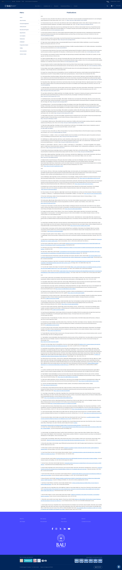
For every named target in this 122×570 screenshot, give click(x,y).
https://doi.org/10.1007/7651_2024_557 (49, 197)
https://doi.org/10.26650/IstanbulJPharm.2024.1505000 (72, 122)
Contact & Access (86, 521)
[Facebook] (52, 529)
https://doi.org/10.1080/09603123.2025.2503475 (68, 142)
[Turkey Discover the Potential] (28, 561)
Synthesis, (75, 422)
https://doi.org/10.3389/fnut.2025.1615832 (90, 107)
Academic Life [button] (47, 6)
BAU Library (43, 518)
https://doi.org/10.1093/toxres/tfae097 (55, 231)
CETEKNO (51, 567)
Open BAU (63, 518)
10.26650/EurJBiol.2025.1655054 (59, 132)
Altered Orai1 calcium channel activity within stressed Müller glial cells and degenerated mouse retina (66, 440)
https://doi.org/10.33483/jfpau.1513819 (49, 118)
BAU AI (3, 1)
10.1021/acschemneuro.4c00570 (95, 65)
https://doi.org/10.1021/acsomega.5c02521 (66, 39)
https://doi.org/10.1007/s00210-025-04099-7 (69, 136)
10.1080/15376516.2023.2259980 (52, 298)
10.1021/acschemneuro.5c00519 (57, 30)
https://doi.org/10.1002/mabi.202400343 (73, 208)
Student (75, 6)
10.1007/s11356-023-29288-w (58, 309)
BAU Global (18, 1)
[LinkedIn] (65, 529)
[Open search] (107, 6)
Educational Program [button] (24, 29)
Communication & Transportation (31, 1)
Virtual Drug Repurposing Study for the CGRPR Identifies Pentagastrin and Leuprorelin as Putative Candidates (76, 458)
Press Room (64, 521)
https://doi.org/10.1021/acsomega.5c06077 (58, 101)
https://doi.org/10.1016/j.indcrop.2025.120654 (63, 113)
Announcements (23, 51)
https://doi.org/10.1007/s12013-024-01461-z (84, 183)
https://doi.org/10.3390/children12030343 (49, 157)
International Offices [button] (65, 6)
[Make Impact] (35, 561)
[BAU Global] (21, 561)
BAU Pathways (8, 1)
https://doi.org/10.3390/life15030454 (85, 151)
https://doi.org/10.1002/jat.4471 (54, 330)
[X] (60, 529)
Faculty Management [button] (24, 23)
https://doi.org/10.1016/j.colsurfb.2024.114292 (53, 166)
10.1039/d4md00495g (45, 85)
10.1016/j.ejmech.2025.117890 (71, 61)
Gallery (21, 48)
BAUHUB (13, 1)
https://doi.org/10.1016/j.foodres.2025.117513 (50, 96)
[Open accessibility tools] (119, 567)
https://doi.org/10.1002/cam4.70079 (48, 203)
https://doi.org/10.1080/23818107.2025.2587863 (77, 20)
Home (21, 17)
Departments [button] (22, 32)
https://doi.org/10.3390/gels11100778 (85, 24)
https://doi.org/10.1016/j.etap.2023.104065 (50, 341)
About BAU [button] (37, 6)
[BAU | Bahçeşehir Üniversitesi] (10, 6)
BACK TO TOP (98, 567)
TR (113, 5)
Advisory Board (23, 26)
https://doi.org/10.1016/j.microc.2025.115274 (50, 90)
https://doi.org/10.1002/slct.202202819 (62, 390)
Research (56, 6)
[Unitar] (39, 561)
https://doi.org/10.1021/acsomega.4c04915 (93, 193)
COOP (23, 1)
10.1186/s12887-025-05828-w (47, 128)
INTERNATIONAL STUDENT (115, 1)
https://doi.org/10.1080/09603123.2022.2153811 (89, 381)
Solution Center (23, 54)
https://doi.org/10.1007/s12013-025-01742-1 (55, 147)
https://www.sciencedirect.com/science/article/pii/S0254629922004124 (86, 409)
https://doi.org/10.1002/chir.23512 (50, 385)
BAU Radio (22, 521)
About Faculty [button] (23, 20)
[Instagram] (56, 529)
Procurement (43, 521)
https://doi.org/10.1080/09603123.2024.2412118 (90, 178)
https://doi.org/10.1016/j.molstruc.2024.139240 (80, 225)
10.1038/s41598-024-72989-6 (96, 79)
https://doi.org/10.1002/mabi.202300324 (70, 304)
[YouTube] (69, 529)
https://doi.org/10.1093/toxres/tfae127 (49, 189)
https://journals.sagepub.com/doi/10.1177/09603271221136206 (63, 403)
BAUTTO (22, 518)
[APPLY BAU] (107, 1)
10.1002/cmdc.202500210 (61, 47)
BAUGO (83, 518)
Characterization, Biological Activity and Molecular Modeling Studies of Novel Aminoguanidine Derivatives (61, 425)
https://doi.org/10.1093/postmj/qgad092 (76, 292)
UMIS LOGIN (118, 5)
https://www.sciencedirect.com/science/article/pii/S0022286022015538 (58, 397)
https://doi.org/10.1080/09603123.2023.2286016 (66, 288)
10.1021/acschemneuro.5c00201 (47, 35)
